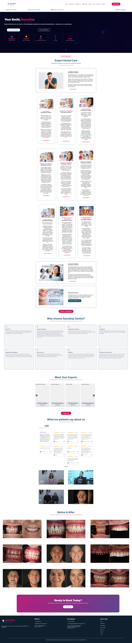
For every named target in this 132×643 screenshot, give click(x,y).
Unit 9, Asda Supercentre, (40, 625)
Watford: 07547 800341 (11, 9)
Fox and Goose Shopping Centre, (74, 625)
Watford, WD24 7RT (38, 626)
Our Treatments (66, 56)
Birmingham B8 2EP (71, 627)
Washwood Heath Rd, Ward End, (73, 626)
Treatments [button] (77, 4)
